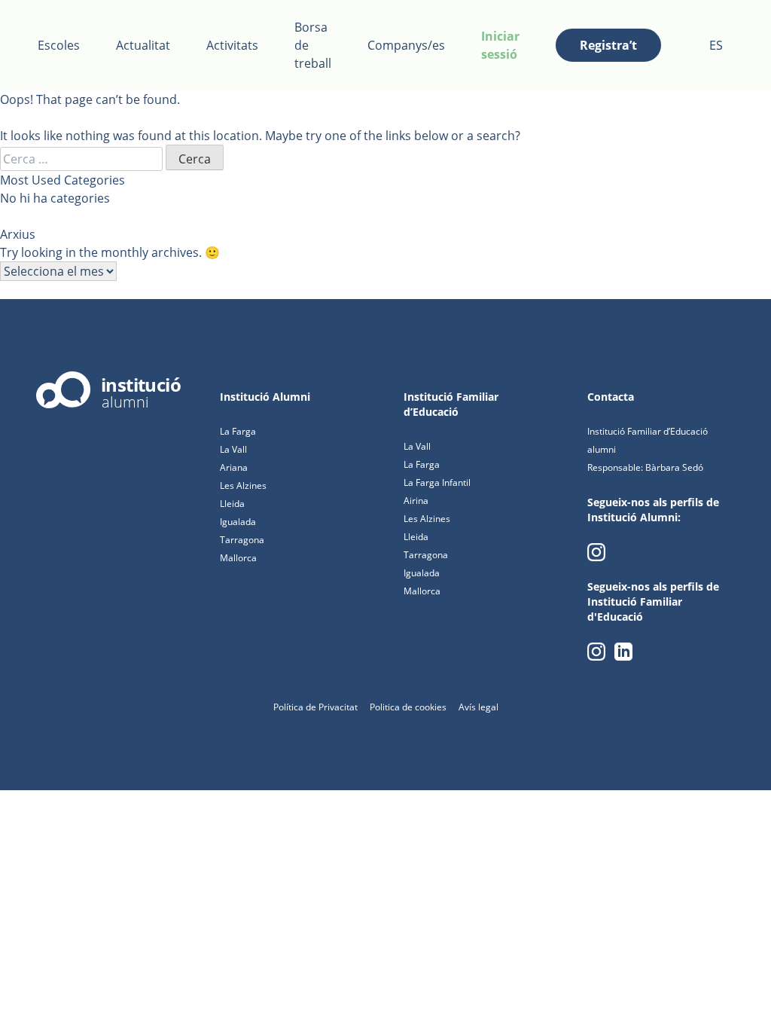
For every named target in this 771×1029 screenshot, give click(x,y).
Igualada (238, 521)
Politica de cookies (408, 707)
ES (716, 45)
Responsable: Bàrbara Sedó (645, 467)
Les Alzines (243, 485)
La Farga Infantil (437, 482)
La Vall (233, 449)
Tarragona (242, 539)
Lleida (232, 503)
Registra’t (608, 45)
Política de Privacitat (315, 707)
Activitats (232, 45)
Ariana (234, 467)
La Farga (238, 431)
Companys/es (406, 45)
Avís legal (478, 707)
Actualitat (143, 45)
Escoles (59, 45)
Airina (416, 500)
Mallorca (238, 557)
